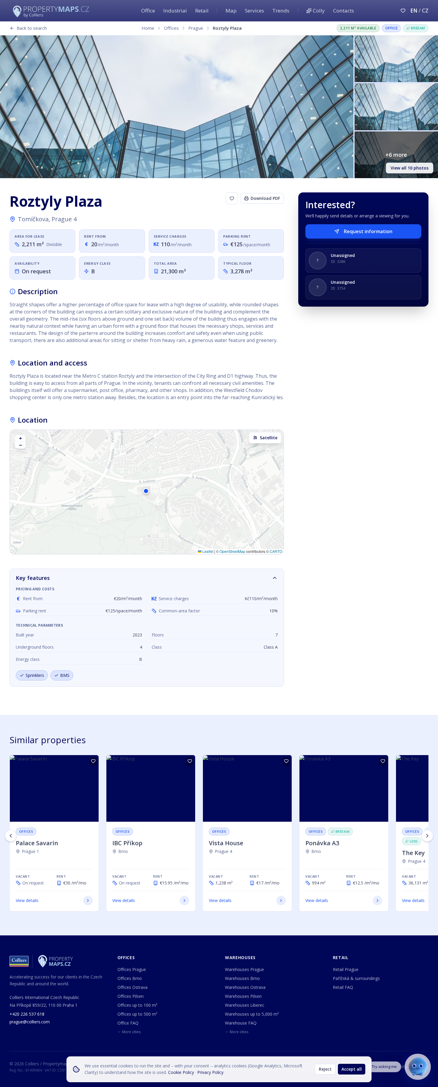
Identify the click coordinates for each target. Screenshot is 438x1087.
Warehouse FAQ (241, 1023)
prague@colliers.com (30, 1022)
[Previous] (11, 836)
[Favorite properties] (403, 10)
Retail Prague (345, 969)
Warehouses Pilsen (243, 996)
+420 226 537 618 (27, 1014)
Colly (319, 10)
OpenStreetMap (232, 551)
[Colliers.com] (19, 961)
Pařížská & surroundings (356, 978)
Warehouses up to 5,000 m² (252, 1014)
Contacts (343, 10)
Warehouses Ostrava (245, 987)
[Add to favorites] (232, 198)
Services (254, 10)
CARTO (276, 551)
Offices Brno (129, 978)
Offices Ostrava (132, 987)
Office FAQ (128, 1023)
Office (148, 10)
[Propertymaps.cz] (52, 10)
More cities (131, 1032)
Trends (280, 10)
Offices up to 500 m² (137, 1014)
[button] (147, 492)
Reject (325, 1069)
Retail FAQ (343, 987)
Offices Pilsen (130, 996)
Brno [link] (123, 851)
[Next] (427, 836)
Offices (171, 28)
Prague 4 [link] (223, 851)
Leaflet (207, 551)
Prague (195, 28)
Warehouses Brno (242, 978)
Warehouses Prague (244, 969)
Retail (202, 10)
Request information (368, 231)
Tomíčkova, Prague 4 (47, 219)
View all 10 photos (409, 168)
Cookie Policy (181, 1072)
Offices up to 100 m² (137, 1005)
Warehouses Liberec (244, 1005)
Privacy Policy (210, 1072)
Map (231, 10)
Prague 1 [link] (30, 851)
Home (148, 28)
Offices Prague (131, 969)
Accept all (351, 1069)
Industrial (175, 10)
